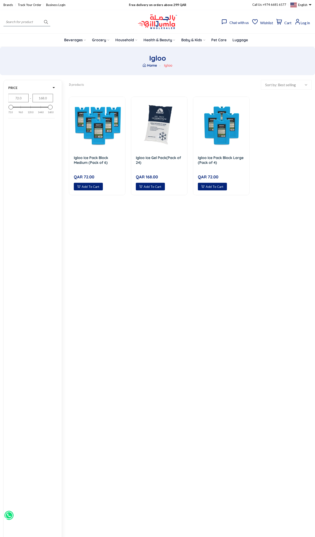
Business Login (55, 5)
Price (13, 88)
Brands (8, 5)
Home (152, 65)
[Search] (46, 21)
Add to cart (90, 187)
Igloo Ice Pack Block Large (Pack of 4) (221, 160)
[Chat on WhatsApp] (9, 514)
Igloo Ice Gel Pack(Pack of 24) (158, 160)
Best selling (287, 85)
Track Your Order (29, 5)
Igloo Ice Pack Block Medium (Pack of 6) (91, 160)
